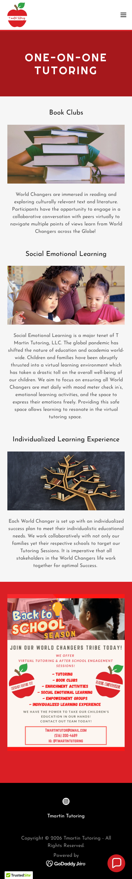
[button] (123, 15)
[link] (17, 14)
